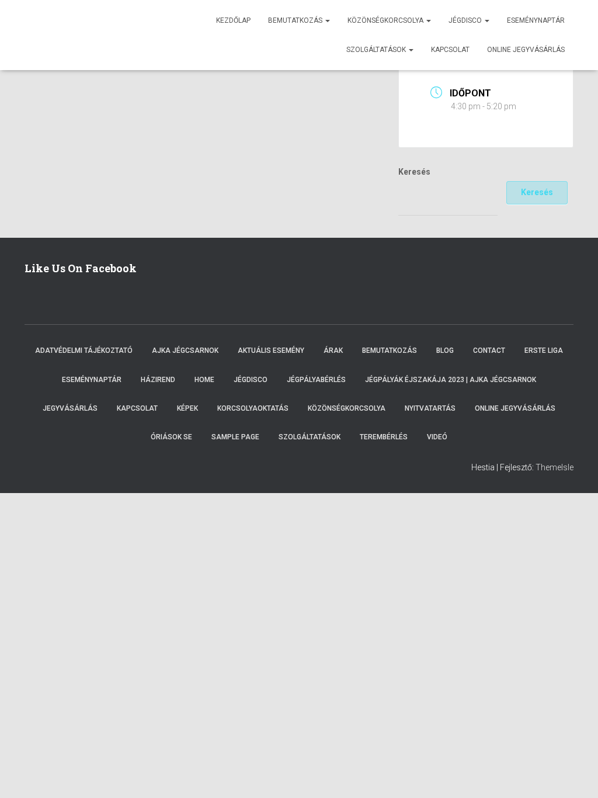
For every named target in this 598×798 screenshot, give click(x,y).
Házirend (158, 380)
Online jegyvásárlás (526, 50)
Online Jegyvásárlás (515, 408)
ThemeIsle (554, 467)
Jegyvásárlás (70, 408)
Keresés (414, 171)
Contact (489, 350)
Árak (333, 350)
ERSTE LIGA (543, 350)
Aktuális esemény (271, 350)
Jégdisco (466, 20)
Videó (437, 437)
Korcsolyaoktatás (252, 408)
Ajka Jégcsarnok (185, 350)
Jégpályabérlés (316, 380)
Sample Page (235, 437)
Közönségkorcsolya (386, 20)
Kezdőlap (233, 20)
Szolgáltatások (377, 50)
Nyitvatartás (430, 408)
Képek (187, 408)
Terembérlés (384, 437)
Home (204, 380)
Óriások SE (171, 437)
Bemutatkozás (296, 20)
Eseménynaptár (536, 20)
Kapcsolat (450, 50)
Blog (445, 350)
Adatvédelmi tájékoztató (84, 350)
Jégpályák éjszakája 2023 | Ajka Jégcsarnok (450, 380)
